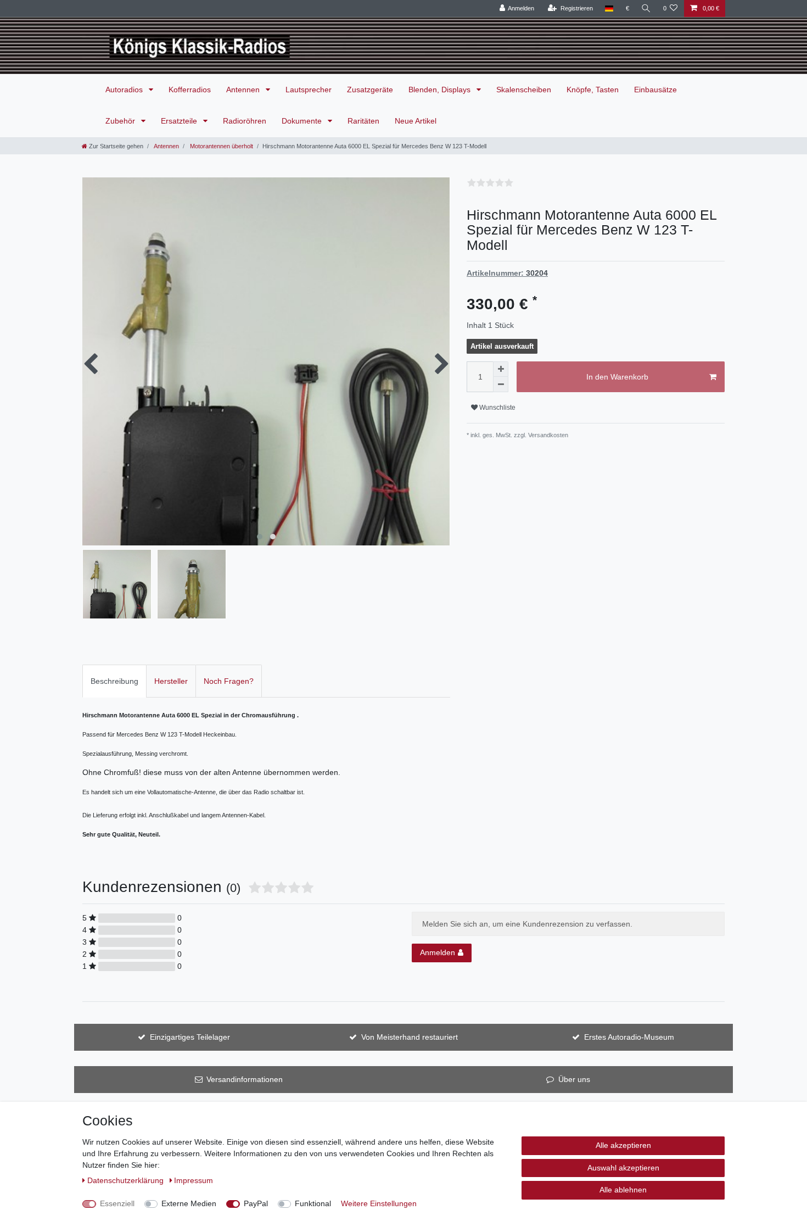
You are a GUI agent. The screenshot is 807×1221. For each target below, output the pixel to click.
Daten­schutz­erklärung (126, 1180)
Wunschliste (496, 407)
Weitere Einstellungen (379, 1203)
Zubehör (121, 120)
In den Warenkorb (617, 376)
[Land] (609, 8)
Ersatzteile (180, 120)
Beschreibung (114, 681)
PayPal (256, 1203)
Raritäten (363, 120)
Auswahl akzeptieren (623, 1167)
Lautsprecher (308, 89)
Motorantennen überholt (220, 146)
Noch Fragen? (229, 681)
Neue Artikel (415, 120)
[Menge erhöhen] (500, 369)
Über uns (574, 1079)
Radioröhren (244, 120)
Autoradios (125, 89)
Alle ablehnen (623, 1189)
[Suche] (646, 8)
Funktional (313, 1203)
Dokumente (303, 120)
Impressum (193, 1180)
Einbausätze (655, 89)
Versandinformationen (244, 1079)
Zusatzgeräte (370, 89)
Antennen (244, 89)
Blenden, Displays (440, 89)
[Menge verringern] (500, 384)
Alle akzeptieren (623, 1145)
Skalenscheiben (523, 89)
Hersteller (171, 681)
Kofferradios (190, 89)
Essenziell (117, 1203)
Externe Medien (188, 1203)
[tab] (114, 681)
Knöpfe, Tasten (593, 89)
